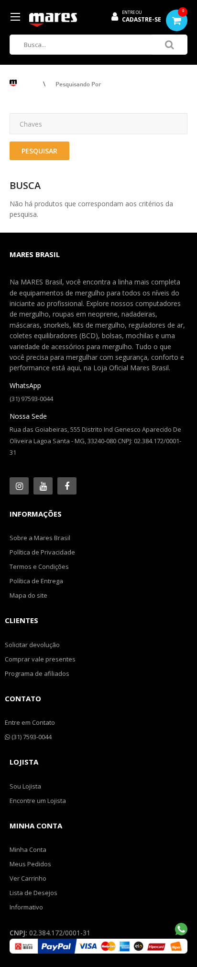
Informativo (26, 907)
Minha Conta (28, 849)
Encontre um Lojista (38, 800)
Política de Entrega (36, 581)
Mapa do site (28, 595)
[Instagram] (19, 486)
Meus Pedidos (30, 864)
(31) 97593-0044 (31, 398)
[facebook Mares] (67, 486)
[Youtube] (43, 486)
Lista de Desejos (33, 892)
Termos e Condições (39, 566)
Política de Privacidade (42, 552)
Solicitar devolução (32, 644)
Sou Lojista (25, 786)
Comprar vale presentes (40, 659)
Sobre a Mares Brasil (40, 537)
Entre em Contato (30, 722)
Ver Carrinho (28, 878)
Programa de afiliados (37, 673)
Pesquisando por (78, 84)
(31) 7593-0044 (31, 736)
